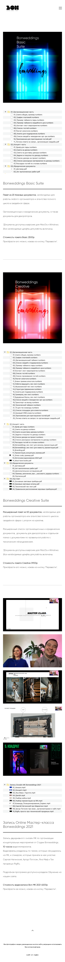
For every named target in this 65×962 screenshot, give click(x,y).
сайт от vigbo (32, 955)
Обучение (53, 872)
